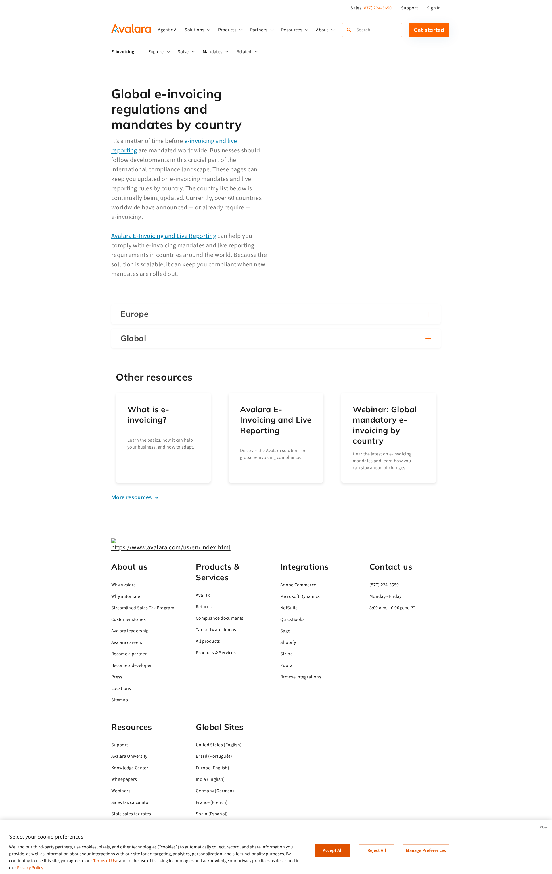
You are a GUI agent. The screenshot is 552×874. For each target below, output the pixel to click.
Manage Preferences (426, 850)
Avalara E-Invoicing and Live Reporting (163, 236)
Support (409, 8)
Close (543, 827)
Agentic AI (168, 30)
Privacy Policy (30, 868)
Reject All (376, 850)
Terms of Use (105, 861)
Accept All (332, 850)
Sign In (434, 8)
